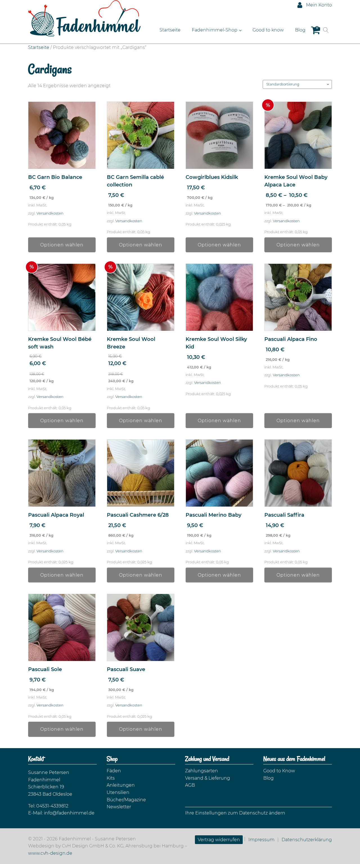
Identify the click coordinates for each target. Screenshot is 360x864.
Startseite (170, 30)
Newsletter (119, 806)
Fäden (114, 770)
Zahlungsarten (201, 770)
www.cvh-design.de (50, 853)
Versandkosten (50, 213)
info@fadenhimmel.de (69, 813)
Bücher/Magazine (126, 799)
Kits (111, 778)
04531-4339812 (52, 806)
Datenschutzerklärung (307, 839)
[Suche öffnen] (325, 30)
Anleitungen (121, 785)
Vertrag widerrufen (219, 839)
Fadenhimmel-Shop (214, 30)
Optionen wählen (62, 245)
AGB (190, 785)
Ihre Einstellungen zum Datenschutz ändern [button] (235, 813)
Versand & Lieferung (207, 778)
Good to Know (279, 770)
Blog (300, 30)
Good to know (268, 30)
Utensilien (118, 792)
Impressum (261, 839)
